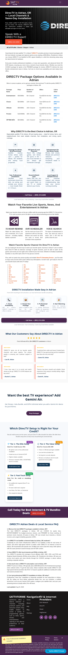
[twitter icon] (41, 617)
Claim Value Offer (43, 464)
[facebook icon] (46, 617)
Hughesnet (43, 612)
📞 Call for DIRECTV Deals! (55, 651)
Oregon (25, 47)
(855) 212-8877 (15, 629)
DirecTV (42, 606)
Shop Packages (34, 413)
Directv (19, 47)
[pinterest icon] (54, 617)
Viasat (41, 609)
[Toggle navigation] (60, 2)
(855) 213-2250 (13, 42)
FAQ (28, 606)
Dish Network (44, 602)
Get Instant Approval (15, 498)
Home (28, 600)
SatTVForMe (12, 47)
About (28, 603)
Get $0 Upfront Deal (14, 466)
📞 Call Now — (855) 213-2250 (34, 195)
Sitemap (29, 613)
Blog (28, 610)
